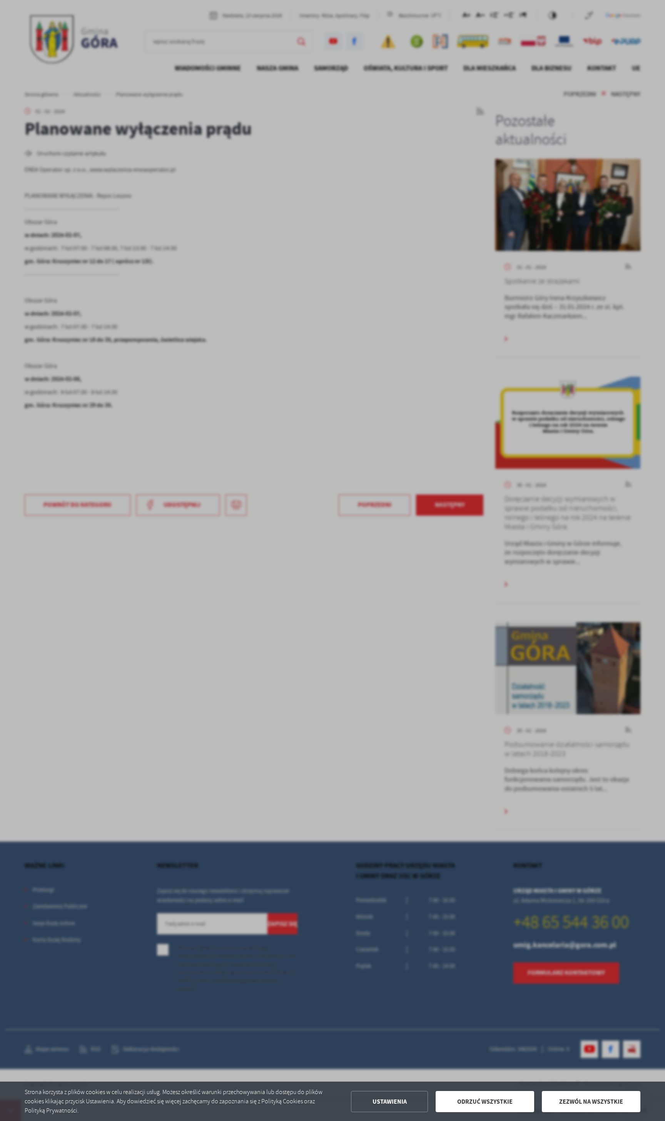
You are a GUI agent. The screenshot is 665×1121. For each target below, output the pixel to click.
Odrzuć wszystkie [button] (485, 1102)
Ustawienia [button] (390, 1102)
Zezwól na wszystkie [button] (591, 1102)
